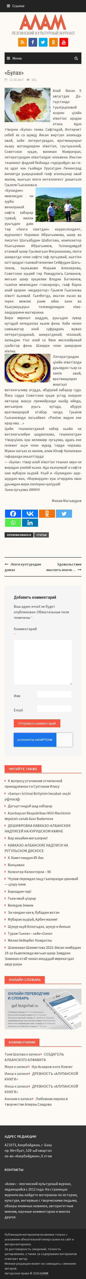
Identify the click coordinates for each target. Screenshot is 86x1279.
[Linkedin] (30, 523)
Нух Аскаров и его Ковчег (52, 1066)
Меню (17, 58)
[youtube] (63, 42)
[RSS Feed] (22, 42)
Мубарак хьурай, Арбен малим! (32, 919)
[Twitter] (43, 42)
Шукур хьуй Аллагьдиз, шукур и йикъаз (39, 926)
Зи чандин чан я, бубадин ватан (33, 912)
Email (18, 710)
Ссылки (18, 5)
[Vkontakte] (30, 514)
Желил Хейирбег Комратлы (30, 940)
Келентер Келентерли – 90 (29, 871)
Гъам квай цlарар (22, 898)
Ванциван (16, 864)
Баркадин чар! (19, 891)
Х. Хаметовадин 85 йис (26, 857)
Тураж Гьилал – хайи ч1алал (30, 933)
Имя (17, 695)
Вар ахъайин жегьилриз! (27, 838)
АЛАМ (44, 1273)
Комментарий (25, 631)
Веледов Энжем (20, 905)
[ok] (53, 42)
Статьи (41, 535)
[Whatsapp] (13, 523)
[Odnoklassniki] (47, 514)
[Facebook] (32, 42)
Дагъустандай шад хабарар (30, 806)
